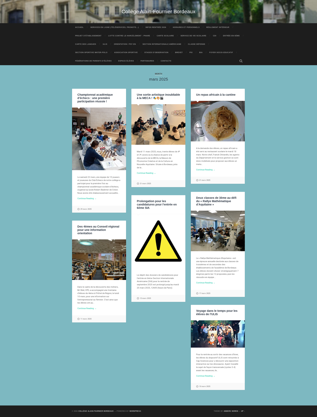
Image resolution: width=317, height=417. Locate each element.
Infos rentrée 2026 (155, 27)
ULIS (105, 44)
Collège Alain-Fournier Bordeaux (158, 11)
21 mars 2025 (145, 184)
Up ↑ (243, 411)
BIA (201, 52)
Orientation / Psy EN (125, 44)
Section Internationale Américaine (162, 44)
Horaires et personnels (186, 27)
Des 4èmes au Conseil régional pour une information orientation (98, 230)
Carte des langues (85, 44)
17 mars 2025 (204, 293)
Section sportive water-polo (91, 52)
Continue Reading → (86, 198)
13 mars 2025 (145, 298)
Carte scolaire (165, 36)
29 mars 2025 (86, 209)
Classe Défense (196, 44)
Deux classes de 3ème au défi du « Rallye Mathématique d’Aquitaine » (216, 201)
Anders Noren (231, 411)
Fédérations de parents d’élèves (93, 61)
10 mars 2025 (204, 386)
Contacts (166, 61)
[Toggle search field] (241, 61)
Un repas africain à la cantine (216, 94)
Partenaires (147, 61)
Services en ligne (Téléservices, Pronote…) (114, 27)
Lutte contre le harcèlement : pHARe (129, 36)
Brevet (179, 52)
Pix (191, 52)
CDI (214, 36)
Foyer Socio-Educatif (221, 52)
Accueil (79, 27)
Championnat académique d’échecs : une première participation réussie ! (95, 98)
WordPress (135, 411)
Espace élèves (126, 61)
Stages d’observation (156, 52)
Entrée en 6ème (231, 36)
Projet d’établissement (88, 36)
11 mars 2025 (86, 319)
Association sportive (126, 52)
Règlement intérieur (217, 27)
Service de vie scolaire (193, 36)
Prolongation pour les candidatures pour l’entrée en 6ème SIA (157, 204)
